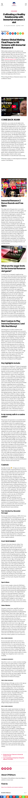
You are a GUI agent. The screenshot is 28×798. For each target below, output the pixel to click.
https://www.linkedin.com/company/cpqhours (12, 787)
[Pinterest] (13, 33)
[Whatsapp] (20, 33)
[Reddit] (8, 33)
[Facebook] (2, 33)
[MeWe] (15, 33)
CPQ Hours (14, 11)
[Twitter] (5, 33)
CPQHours (8, 792)
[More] (23, 33)
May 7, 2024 (21, 25)
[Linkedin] (10, 33)
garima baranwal (11, 25)
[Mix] (18, 33)
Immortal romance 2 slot (10, 59)
